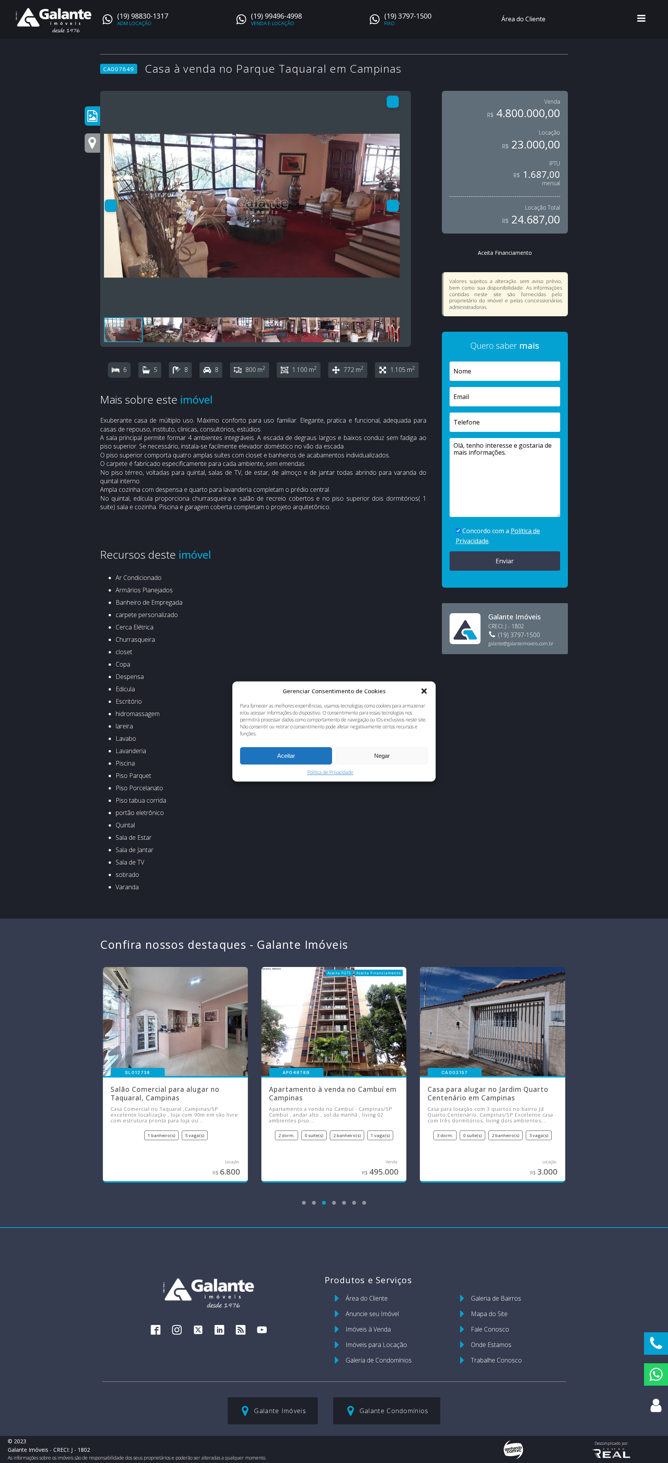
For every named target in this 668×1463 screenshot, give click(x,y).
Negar (382, 755)
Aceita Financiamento (505, 252)
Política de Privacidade (330, 772)
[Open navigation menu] (641, 19)
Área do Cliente (523, 19)
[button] (424, 691)
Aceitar (286, 755)
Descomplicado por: (611, 1443)
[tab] (304, 1203)
